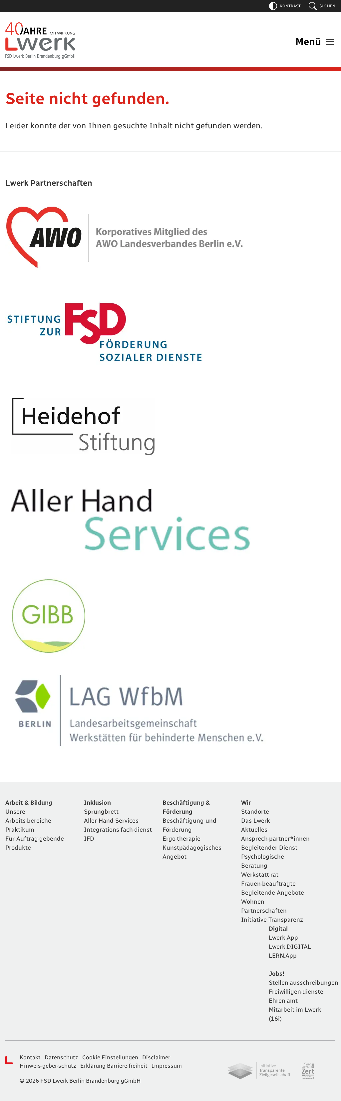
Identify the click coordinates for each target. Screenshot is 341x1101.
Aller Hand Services (111, 820)
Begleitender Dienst (269, 847)
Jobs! (276, 973)
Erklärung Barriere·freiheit (114, 1065)
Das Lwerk (255, 820)
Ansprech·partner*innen (275, 838)
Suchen (327, 6)
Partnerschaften (264, 910)
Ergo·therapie (181, 838)
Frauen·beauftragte (268, 883)
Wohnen (252, 901)
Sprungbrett (101, 811)
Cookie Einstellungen (110, 1057)
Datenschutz (61, 1057)
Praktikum (19, 829)
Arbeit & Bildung (28, 802)
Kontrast (290, 6)
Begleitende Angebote (272, 892)
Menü (308, 41)
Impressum (167, 1065)
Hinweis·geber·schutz (48, 1065)
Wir (246, 802)
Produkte (18, 847)
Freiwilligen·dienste (296, 991)
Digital (278, 928)
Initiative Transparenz (272, 919)
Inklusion (97, 802)
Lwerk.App (283, 937)
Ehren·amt (283, 1000)
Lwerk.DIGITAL (290, 946)
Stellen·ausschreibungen (303, 982)
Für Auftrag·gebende (34, 838)
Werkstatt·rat (259, 874)
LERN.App (283, 955)
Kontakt (30, 1057)
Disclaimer (156, 1057)
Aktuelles (254, 829)
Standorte (255, 811)
